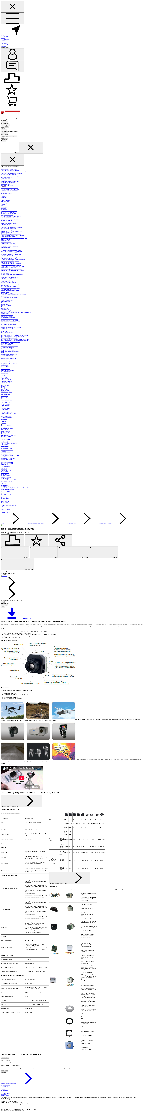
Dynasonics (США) (5, 382)
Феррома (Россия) (5, 512)
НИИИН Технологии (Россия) (8, 505)
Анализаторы (4, 133)
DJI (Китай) (4, 377)
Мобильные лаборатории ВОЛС (9, 338)
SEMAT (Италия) (5, 471)
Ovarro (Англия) (5, 446)
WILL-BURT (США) (6, 494)
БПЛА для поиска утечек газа (8, 352)
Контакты (3, 46)
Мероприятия (4, 42)
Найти (16, 152)
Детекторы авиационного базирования (11, 250)
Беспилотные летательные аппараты (10, 181)
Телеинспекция (4, 304)
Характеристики (4, 603)
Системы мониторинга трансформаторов (11, 269)
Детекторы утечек (5, 125)
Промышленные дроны (7, 355)
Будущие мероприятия (6, 193)
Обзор (2, 602)
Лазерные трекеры (5, 247)
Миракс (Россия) (5, 501)
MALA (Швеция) (5, 427)
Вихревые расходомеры (7, 316)
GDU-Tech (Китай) (5, 402)
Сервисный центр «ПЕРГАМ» (8, 185)
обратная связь (4, 47)
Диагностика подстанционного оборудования (12, 270)
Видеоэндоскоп (4, 126)
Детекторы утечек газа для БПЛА (9, 252)
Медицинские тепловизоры (8, 212)
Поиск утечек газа (5, 178)
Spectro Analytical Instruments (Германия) (11, 479)
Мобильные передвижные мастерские (10, 342)
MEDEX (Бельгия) (5, 431)
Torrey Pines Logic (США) (7, 489)
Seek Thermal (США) (6, 470)
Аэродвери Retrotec (5, 224)
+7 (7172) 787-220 (5, 1085)
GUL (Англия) (4, 409)
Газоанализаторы (5, 313)
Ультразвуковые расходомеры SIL (9, 319)
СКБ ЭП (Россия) (5, 509)
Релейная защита (5, 273)
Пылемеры (3, 329)
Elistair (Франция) (5, 388)
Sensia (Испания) (5, 473)
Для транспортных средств (7, 350)
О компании (4, 40)
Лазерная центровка (6, 242)
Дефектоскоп (4, 122)
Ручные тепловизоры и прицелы (9, 286)
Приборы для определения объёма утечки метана (13, 259)
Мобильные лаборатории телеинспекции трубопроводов (15, 339)
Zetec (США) (4, 497)
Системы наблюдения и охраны (9, 174)
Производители (5, 39)
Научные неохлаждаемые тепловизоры (11, 216)
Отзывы (3, 606)
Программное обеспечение (7, 225)
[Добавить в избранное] (36, 540)
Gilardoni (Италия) (5, 405)
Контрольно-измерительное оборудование (11, 175)
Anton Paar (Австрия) (6, 361)
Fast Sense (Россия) (5, 394)
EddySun (3, 386)
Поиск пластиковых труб (7, 300)
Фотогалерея (4, 207)
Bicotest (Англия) (5, 366)
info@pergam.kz (5, 1086)
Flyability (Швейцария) (6, 400)
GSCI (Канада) (4, 406)
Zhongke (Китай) (5, 498)
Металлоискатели (5, 306)
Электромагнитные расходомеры (9, 325)
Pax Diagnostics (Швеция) (7, 450)
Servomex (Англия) (5, 475)
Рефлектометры (5, 309)
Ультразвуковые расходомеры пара (9, 323)
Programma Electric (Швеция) (8, 458)
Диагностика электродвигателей (9, 262)
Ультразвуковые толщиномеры (8, 230)
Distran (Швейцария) (6, 375)
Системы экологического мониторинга (11, 327)
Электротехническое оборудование (9, 131)
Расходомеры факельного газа (8, 324)
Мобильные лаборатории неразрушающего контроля (14, 335)
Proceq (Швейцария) (6, 456)
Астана (2, 35)
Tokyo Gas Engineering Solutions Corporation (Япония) (14, 487)
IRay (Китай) (4, 419)
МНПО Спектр (4, 502)
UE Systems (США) (5, 492)
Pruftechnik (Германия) (6, 459)
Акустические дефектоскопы (8, 243)
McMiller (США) (5, 429)
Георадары (3, 298)
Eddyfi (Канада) (5, 385)
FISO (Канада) (4, 396)
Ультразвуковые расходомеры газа (9, 320)
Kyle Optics (3, 423)
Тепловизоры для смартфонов (8, 213)
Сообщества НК (5, 201)
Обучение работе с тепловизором (9, 188)
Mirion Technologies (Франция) (8, 435)
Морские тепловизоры (6, 220)
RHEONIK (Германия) (6, 465)
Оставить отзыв (4, 1057)
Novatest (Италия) (5, 439)
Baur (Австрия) (4, 365)
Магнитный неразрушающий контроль (11, 234)
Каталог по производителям (8, 182)
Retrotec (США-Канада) (7, 463)
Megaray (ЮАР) (5, 432)
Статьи (2, 205)
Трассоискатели (5, 296)
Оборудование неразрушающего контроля (11, 173)
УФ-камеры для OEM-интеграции (9, 346)
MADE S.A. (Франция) (6, 425)
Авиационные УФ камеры (7, 347)
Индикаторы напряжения (7, 279)
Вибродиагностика (5, 240)
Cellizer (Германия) (5, 369)
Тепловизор (3, 120)
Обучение (3, 186)
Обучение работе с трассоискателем (10, 189)
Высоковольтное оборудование (8, 267)
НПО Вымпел (4, 506)
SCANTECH (4, 469)
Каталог (3, 38)
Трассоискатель (4, 123)
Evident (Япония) (5, 390)
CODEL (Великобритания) (7, 370)
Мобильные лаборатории (7, 177)
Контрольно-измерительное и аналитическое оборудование (16, 312)
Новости (3, 204)
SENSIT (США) (5, 474)
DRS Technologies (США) (7, 379)
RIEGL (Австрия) (5, 466)
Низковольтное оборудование (8, 278)
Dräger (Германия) (5, 378)
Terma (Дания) (4, 485)
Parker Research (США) (6, 448)
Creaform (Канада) (5, 373)
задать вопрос (4, 1070)
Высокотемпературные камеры (8, 223)
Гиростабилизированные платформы (10, 288)
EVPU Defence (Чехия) (6, 392)
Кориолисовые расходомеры (8, 317)
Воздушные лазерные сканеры (8, 244)
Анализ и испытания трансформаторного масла (13, 266)
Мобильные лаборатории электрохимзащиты (12, 336)
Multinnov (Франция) (6, 436)
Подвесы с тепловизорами (7, 356)
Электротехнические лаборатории (9, 334)
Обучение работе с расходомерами (9, 190)
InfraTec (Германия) (5, 416)
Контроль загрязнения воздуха (8, 358)
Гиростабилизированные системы (8, 136)
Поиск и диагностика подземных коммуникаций (13, 171)
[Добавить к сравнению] (12, 540)
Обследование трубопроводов (8, 311)
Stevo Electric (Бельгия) (6, 481)
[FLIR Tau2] (4, 576)
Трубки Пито (4, 331)
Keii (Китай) (4, 421)
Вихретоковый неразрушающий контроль (11, 231)
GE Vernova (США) (5, 404)
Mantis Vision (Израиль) (7, 428)
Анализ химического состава (8, 236)
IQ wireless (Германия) (6, 417)
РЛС (2, 137)
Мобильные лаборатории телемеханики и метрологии (14, 340)
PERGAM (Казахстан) (6, 454)
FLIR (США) (4, 397)
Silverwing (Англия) (6, 477)
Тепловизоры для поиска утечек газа (10, 219)
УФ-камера (3, 129)
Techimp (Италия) (5, 483)
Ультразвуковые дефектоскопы (8, 228)
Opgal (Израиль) (5, 444)
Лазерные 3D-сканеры (6, 239)
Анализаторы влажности (7, 315)
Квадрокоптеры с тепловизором (9, 354)
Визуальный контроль (6, 232)
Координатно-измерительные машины (10, 246)
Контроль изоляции (6, 305)
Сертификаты (4, 198)
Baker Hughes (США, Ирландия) (9, 363)
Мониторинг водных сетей (7, 302)
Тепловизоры (4, 209)
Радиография (4, 139)
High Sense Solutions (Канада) (8, 413)
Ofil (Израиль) (4, 442)
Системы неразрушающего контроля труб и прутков (14, 238)
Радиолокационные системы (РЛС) (10, 290)
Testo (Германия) (5, 486)
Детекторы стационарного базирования (11, 254)
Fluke (2, 398)
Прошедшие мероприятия (7, 194)
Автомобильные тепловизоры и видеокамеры (12, 284)
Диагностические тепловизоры (9, 211)
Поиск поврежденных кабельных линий (11, 263)
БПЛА (2, 128)
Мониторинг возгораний (7, 293)
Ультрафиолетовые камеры (7, 180)
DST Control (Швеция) (6, 381)
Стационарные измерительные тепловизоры (12, 221)
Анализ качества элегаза (7, 281)
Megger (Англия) (5, 433)
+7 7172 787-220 (5, 36)
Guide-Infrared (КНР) (6, 408)
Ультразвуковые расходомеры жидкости (11, 321)
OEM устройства (5, 292)
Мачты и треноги (5, 134)
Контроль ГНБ (4, 308)
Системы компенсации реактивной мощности (12, 274)
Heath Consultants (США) (7, 412)
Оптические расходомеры (7, 328)
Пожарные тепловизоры (7, 215)
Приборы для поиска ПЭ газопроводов (11, 257)
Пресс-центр (4, 43)
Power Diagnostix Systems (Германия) (10, 455)
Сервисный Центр (5, 44)
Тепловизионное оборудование (9, 169)
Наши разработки (5, 200)
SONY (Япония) (5, 478)
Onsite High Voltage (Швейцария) (9, 443)
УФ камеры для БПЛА (6, 348)
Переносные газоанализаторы (8, 258)
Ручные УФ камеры (6, 344)
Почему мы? (4, 197)
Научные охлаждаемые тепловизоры (10, 217)
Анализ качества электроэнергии (9, 277)
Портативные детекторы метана (9, 255)
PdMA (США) (4, 451)
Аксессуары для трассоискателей (9, 297)
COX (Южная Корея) (6, 371)
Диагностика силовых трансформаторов (11, 265)
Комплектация (4, 605)
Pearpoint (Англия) (5, 452)
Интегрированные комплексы (8, 289)
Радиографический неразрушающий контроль (12, 235)
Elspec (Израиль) (5, 389)
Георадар (3, 140)
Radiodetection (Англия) (7, 462)
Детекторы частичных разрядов (9, 275)
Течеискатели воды (5, 301)
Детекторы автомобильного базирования (11, 251)
